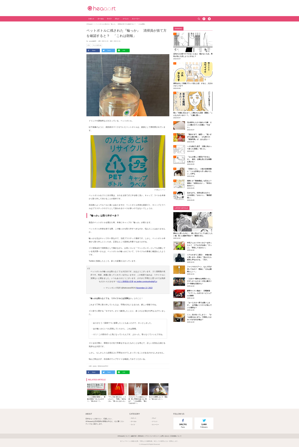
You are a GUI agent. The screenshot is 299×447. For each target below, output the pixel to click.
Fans (183, 425)
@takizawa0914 (103, 366)
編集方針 (134, 436)
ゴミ (88, 45)
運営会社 (141, 436)
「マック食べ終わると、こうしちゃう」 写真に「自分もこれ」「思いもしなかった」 (117, 399)
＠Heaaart (105, 8)
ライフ (109, 19)
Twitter (209, 18)
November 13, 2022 (144, 288)
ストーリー (136, 19)
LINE (123, 50)
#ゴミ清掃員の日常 (125, 282)
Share (93, 50)
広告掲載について (176, 436)
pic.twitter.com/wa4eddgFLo (145, 282)
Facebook (204, 18)
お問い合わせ (164, 436)
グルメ (117, 19)
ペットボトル (97, 45)
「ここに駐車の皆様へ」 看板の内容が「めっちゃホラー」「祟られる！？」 (96, 399)
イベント (126, 19)
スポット (91, 19)
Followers (204, 425)
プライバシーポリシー (152, 436)
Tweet (109, 50)
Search (199, 19)
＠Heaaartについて (123, 436)
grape (94, 366)
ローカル (101, 19)
